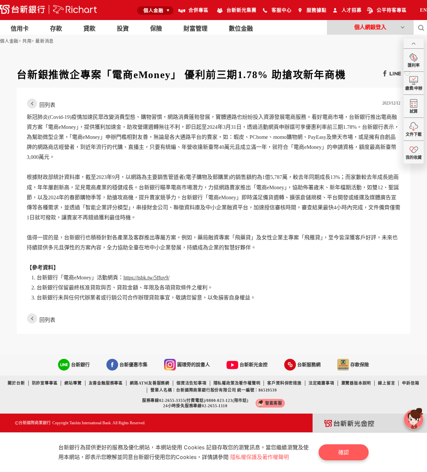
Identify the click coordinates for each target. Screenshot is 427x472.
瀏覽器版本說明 (356, 383)
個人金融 (9, 40)
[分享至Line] (393, 73)
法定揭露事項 (321, 383)
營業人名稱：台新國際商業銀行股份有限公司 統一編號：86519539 (213, 390)
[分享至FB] (383, 73)
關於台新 (16, 383)
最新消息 (44, 40)
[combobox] (155, 10)
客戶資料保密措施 (284, 383)
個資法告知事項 (191, 383)
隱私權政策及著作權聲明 (237, 383)
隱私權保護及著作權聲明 (259, 457)
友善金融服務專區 (106, 383)
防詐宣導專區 (45, 383)
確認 (343, 452)
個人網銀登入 (370, 27)
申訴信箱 (410, 383)
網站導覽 (72, 383)
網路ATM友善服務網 (149, 383)
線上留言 (386, 383)
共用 (27, 40)
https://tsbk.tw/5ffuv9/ (146, 277)
